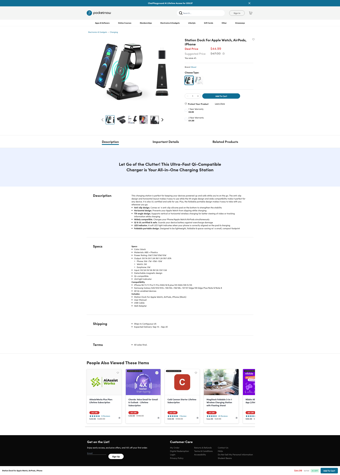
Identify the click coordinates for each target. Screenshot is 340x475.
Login (172, 454)
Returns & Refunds (203, 447)
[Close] (249, 3)
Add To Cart (221, 96)
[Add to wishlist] (253, 39)
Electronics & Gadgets (170, 23)
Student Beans (225, 458)
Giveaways (240, 23)
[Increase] (198, 96)
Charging (114, 32)
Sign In (237, 13)
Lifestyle (192, 23)
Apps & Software (102, 23)
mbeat (193, 67)
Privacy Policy (176, 458)
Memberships (146, 23)
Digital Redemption (179, 451)
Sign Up (116, 456)
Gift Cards (208, 23)
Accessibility (200, 454)
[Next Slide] (162, 119)
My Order (174, 447)
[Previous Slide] (102, 119)
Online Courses (124, 23)
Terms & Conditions (203, 451)
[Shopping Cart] (250, 13)
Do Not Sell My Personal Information (235, 454)
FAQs (220, 451)
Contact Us (223, 447)
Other (224, 23)
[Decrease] (187, 96)
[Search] (180, 13)
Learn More (220, 103)
